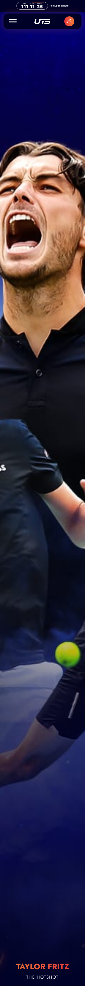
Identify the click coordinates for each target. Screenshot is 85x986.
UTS (42, 21)
